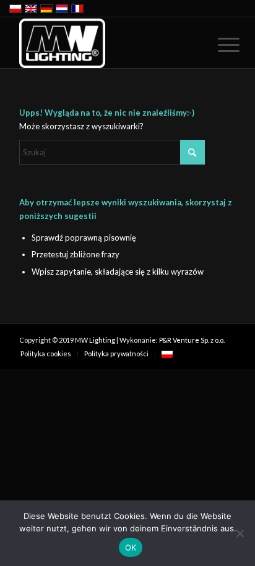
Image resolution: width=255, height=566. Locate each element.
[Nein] (239, 533)
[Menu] (219, 44)
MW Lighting (95, 340)
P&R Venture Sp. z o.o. (192, 340)
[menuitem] (219, 44)
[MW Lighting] (105, 43)
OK (131, 547)
